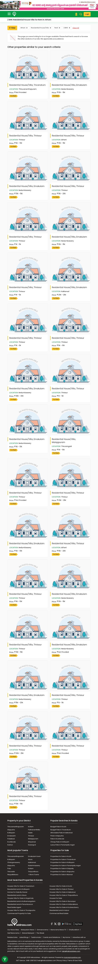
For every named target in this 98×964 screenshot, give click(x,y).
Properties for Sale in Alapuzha (62, 871)
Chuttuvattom (74, 930)
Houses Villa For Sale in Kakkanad (63, 892)
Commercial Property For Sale (19, 913)
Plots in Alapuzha (57, 836)
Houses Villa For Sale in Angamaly (20, 898)
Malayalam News (28, 930)
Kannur (10, 845)
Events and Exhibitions (52, 937)
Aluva (30, 859)
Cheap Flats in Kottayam (59, 842)
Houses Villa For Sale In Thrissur (62, 889)
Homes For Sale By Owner (17, 892)
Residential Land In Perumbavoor (20, 904)
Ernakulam (11, 836)
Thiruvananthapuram (15, 826)
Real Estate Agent (14, 907)
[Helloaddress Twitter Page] (55, 924)
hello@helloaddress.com (71, 951)
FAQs (80, 960)
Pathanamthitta (34, 830)
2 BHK (66, 28)
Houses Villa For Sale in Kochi (61, 886)
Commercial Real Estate (59, 913)
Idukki (30, 833)
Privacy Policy (62, 960)
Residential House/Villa (40, 28)
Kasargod (32, 845)
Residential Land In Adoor (59, 910)
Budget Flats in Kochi (58, 826)
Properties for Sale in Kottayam (62, 862)
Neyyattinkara (12, 874)
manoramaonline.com (72, 957)
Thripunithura (33, 871)
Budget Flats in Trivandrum (60, 830)
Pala (9, 868)
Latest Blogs (24, 937)
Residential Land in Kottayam (18, 889)
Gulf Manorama (13, 933)
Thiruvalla (11, 871)
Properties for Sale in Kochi (60, 856)
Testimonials (36, 937)
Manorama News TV (59, 930)
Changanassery (13, 862)
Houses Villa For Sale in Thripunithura (64, 895)
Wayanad (32, 842)
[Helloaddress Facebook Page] (51, 924)
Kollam (30, 826)
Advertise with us (79, 937)
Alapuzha (11, 830)
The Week (40, 933)
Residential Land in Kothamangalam (21, 901)
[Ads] (49, 5)
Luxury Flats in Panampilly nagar (62, 845)
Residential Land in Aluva (16, 895)
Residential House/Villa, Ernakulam (69, 85)
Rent (56, 28)
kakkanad (32, 862)
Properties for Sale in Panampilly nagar (65, 865)
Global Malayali (28, 933)
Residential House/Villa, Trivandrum (27, 85)
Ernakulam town (34, 856)
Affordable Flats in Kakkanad (61, 833)
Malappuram (33, 839)
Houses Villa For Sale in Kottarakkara (64, 904)
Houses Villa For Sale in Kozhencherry (64, 907)
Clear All (76, 28)
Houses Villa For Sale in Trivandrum (20, 886)
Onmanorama (42, 930)
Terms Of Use (72, 960)
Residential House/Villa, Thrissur (25, 135)
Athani (22, 28)
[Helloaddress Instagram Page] (59, 924)
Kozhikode (11, 842)
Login (87, 14)
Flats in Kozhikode (57, 839)
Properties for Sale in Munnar (61, 874)
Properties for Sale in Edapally (62, 868)
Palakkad (11, 839)
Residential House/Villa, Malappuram (64, 441)
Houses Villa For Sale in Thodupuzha (21, 910)
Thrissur (31, 836)
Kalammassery (34, 865)
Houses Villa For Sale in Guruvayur (63, 901)
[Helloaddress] (14, 14)
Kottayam (11, 833)
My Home (66, 937)
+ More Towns (33, 874)
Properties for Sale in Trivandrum (63, 859)
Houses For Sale (56, 898)
